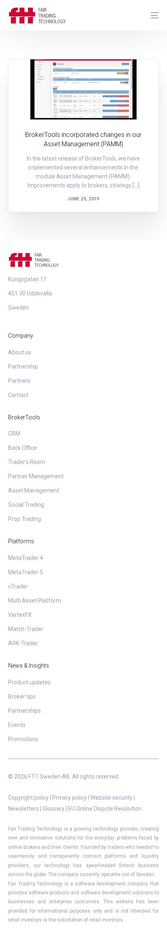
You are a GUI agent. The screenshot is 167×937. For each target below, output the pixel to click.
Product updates (44, 76)
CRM (14, 433)
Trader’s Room (26, 462)
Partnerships (24, 710)
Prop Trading (24, 519)
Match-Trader (25, 629)
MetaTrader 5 (25, 572)
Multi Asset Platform (34, 600)
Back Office (22, 448)
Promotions (23, 739)
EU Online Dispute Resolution (104, 808)
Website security (111, 797)
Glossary (53, 808)
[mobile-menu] (151, 15)
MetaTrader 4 (25, 558)
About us (19, 352)
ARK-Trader (23, 643)
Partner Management (36, 476)
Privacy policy (69, 797)
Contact (18, 395)
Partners (19, 380)
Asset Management (33, 490)
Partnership (23, 366)
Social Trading (26, 504)
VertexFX (20, 615)
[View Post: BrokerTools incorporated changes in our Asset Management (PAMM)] (83, 89)
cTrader (18, 586)
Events (17, 725)
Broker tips (22, 696)
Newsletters (23, 808)
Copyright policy (28, 797)
